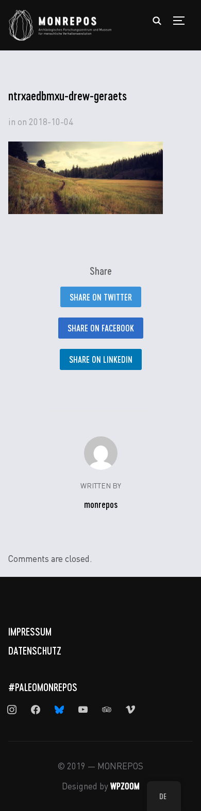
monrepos (101, 504)
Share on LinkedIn (100, 359)
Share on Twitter (101, 297)
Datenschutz (34, 650)
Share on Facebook (101, 328)
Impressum (30, 631)
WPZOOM (125, 786)
